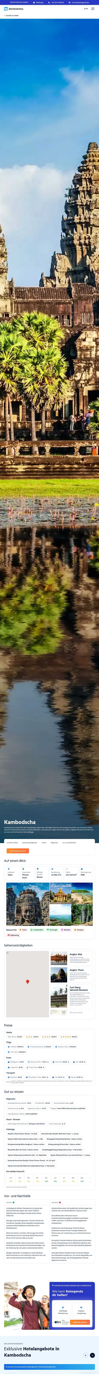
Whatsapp (39, 2)
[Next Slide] (92, 1355)
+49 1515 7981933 (57, 2)
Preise (44, 843)
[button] (92, 9)
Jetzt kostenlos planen (18, 851)
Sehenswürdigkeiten (29, 843)
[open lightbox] (27, 904)
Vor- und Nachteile (69, 843)
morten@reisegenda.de (80, 2)
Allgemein (54, 843)
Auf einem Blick (12, 843)
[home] (14, 9)
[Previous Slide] (85, 1355)
